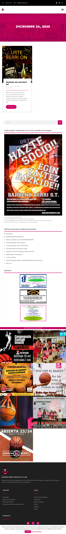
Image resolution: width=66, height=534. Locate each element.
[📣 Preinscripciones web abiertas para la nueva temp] (16, 445)
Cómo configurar (36, 531)
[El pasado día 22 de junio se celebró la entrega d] (49, 412)
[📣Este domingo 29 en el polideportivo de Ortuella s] (16, 346)
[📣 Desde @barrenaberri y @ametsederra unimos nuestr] (49, 379)
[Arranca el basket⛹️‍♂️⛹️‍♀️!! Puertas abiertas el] (16, 379)
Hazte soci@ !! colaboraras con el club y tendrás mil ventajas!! (28, 130)
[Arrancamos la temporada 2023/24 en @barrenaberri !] (16, 412)
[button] (62, 9)
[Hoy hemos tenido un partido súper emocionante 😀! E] (49, 346)
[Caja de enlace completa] (17, 79)
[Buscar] (60, 122)
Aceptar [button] (28, 531)
